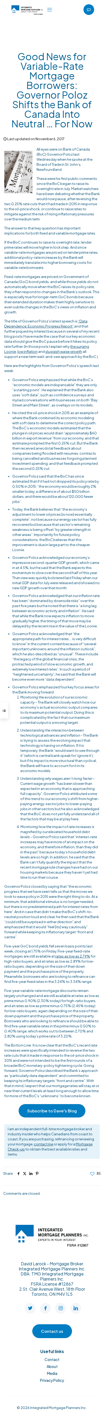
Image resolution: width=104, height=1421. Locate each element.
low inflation (27, 351)
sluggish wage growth (63, 351)
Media (52, 1373)
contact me (43, 1144)
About (52, 1366)
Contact (52, 1359)
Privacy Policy (52, 1380)
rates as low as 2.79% (72, 956)
